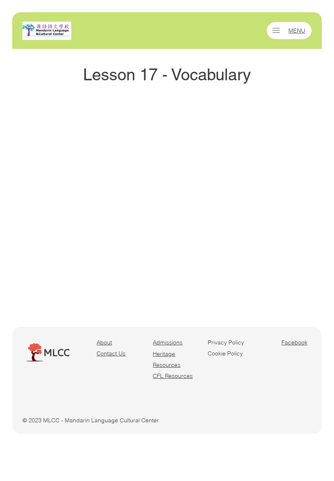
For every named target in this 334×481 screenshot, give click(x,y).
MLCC (56, 352)
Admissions (167, 342)
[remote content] (167, 202)
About (104, 342)
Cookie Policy (225, 353)
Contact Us (111, 353)
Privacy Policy (226, 342)
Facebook (294, 342)
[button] (276, 30)
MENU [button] (296, 30)
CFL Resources (173, 376)
